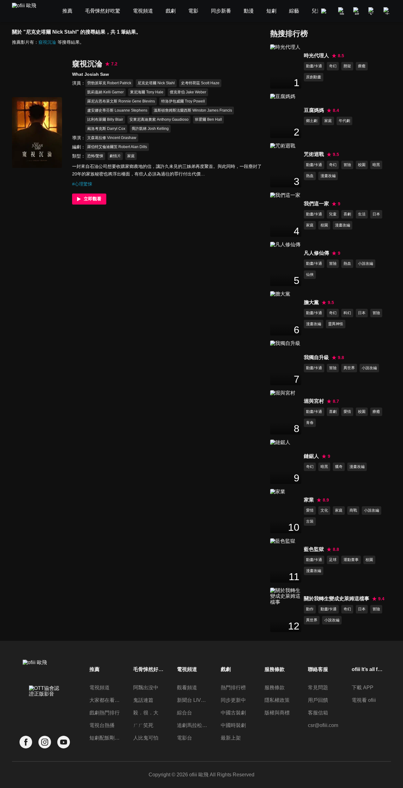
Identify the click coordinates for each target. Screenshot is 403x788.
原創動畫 (313, 77)
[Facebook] (26, 742)
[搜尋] (342, 11)
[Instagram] (44, 742)
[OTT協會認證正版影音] (44, 704)
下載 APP (362, 687)
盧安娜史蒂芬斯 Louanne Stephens (117, 110)
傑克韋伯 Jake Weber (188, 92)
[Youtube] (63, 742)
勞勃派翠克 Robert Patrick (109, 83)
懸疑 (347, 66)
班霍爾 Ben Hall (208, 119)
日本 (376, 214)
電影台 (184, 738)
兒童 (333, 214)
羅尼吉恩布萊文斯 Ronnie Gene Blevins (121, 101)
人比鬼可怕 (145, 738)
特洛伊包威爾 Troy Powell (183, 101)
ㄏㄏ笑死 (143, 725)
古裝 (310, 521)
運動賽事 (351, 560)
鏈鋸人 (311, 456)
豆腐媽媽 (314, 110)
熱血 (310, 176)
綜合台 (184, 712)
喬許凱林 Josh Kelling (150, 128)
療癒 (362, 66)
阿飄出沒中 (145, 687)
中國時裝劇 (233, 725)
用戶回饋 (318, 700)
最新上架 (231, 738)
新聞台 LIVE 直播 (192, 700)
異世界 (349, 368)
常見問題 (318, 687)
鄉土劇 (311, 121)
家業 (309, 499)
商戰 (353, 510)
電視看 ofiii (364, 700)
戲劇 (226, 669)
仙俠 (310, 274)
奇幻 (333, 66)
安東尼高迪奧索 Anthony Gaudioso (159, 119)
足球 (333, 560)
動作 (310, 609)
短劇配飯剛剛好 (105, 738)
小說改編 (365, 263)
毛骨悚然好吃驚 (149, 669)
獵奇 (339, 466)
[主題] (387, 11)
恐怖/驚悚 (95, 156)
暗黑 (376, 165)
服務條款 (274, 687)
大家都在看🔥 (105, 700)
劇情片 (115, 156)
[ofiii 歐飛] (27, 11)
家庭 (131, 156)
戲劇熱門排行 (104, 712)
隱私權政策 (277, 700)
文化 (324, 510)
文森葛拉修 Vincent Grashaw (111, 138)
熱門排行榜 (233, 687)
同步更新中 (233, 700)
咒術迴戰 (314, 154)
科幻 (347, 313)
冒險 (347, 165)
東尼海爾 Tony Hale (146, 92)
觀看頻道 (187, 687)
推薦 (94, 669)
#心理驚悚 (82, 183)
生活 (362, 214)
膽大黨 (311, 302)
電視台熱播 (102, 725)
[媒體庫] (357, 11)
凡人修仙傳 (316, 253)
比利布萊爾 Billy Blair (105, 119)
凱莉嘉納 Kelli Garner (105, 92)
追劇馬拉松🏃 (192, 725)
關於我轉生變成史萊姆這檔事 (336, 598)
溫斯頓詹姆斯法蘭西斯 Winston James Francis (193, 110)
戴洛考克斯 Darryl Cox (106, 128)
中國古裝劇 (233, 712)
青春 (310, 422)
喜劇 (347, 214)
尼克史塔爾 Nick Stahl (156, 83)
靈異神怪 (335, 324)
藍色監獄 (314, 549)
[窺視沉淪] (37, 132)
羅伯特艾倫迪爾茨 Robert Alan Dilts (117, 147)
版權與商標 (277, 712)
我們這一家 (316, 203)
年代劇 (344, 121)
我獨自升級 (316, 357)
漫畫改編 (328, 176)
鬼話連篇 (143, 700)
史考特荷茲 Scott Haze (200, 83)
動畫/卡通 (314, 66)
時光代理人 (316, 55)
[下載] (372, 11)
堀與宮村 (314, 401)
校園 (362, 165)
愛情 (347, 411)
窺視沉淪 (47, 42)
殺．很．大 (145, 712)
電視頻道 (99, 687)
